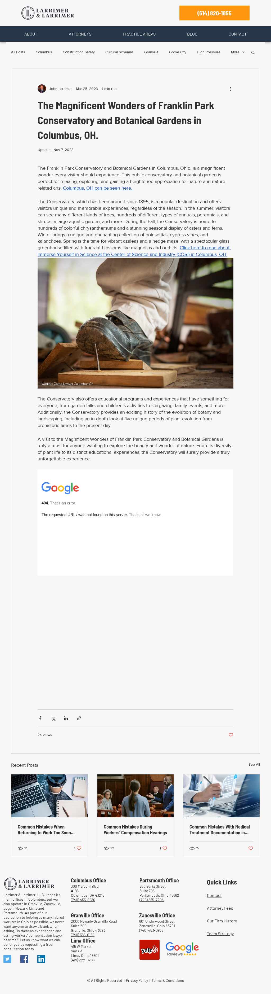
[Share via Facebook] (40, 718)
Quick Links (222, 882)
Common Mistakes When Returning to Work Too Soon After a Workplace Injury (44, 829)
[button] (30, 34)
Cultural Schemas (119, 52)
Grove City (177, 52)
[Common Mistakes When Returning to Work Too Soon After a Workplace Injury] (49, 795)
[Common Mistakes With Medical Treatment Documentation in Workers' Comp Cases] (221, 795)
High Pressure (208, 52)
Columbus (44, 52)
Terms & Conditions (168, 980)
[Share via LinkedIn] (66, 718)
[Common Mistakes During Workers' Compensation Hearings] (135, 795)
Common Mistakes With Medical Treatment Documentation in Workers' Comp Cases (219, 829)
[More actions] (230, 88)
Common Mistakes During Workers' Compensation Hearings (135, 829)
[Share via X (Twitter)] (53, 718)
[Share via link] (79, 718)
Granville (151, 52)
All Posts (18, 52)
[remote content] (135, 583)
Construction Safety (79, 52)
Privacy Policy (137, 980)
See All (254, 764)
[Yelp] (149, 950)
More (235, 52)
